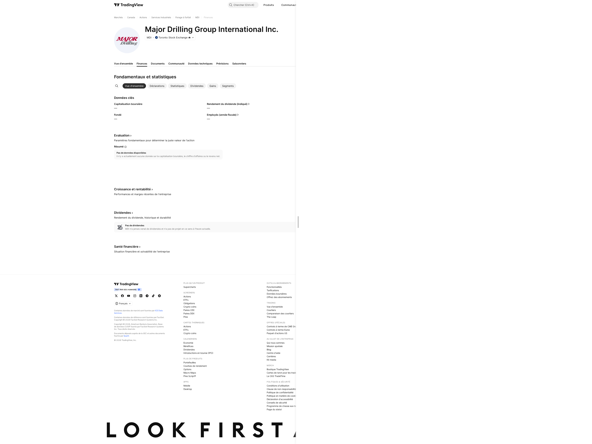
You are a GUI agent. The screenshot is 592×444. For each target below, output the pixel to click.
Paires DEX (188, 313)
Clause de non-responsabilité (281, 389)
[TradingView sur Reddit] (159, 296)
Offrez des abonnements (279, 297)
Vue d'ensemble (275, 306)
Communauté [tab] (176, 63)
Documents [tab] (158, 63)
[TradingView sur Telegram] (147, 296)
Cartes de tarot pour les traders (282, 372)
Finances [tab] (142, 63)
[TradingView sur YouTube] (128, 296)
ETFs (185, 300)
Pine (185, 317)
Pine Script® (189, 376)
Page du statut (274, 409)
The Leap (271, 317)
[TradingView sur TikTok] (153, 296)
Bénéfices (188, 346)
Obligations (189, 303)
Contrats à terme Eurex (278, 329)
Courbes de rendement (195, 366)
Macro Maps (189, 372)
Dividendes (189, 349)
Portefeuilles (189, 362)
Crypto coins (189, 306)
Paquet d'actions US (277, 333)
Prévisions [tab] (222, 63)
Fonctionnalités (274, 287)
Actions (187, 296)
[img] (189, 37)
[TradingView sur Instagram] (135, 296)
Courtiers (271, 310)
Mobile (186, 385)
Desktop (187, 389)
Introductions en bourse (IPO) (198, 353)
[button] (276, 5)
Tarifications (273, 290)
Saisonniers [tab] (239, 63)
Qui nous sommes (275, 342)
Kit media (271, 359)
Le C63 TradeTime (276, 376)
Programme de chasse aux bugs (283, 406)
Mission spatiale (275, 346)
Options (187, 369)
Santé (126, 246)
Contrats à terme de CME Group (283, 326)
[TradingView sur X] (116, 296)
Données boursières (277, 293)
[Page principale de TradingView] (128, 5)
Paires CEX (188, 310)
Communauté (289, 4)
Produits (268, 4)
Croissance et (132, 189)
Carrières (271, 356)
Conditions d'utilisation (278, 385)
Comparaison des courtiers (280, 313)
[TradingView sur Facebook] (122, 296)
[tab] (134, 86)
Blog (269, 349)
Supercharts (189, 287)
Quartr (126, 336)
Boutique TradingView (278, 369)
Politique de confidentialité (280, 392)
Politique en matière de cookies (282, 395)
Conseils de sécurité (277, 402)
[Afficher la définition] (125, 146)
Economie (188, 342)
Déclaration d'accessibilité (280, 399)
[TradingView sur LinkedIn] (141, 296)
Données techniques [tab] (200, 63)
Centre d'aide (273, 353)
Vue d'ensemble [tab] (123, 63)
